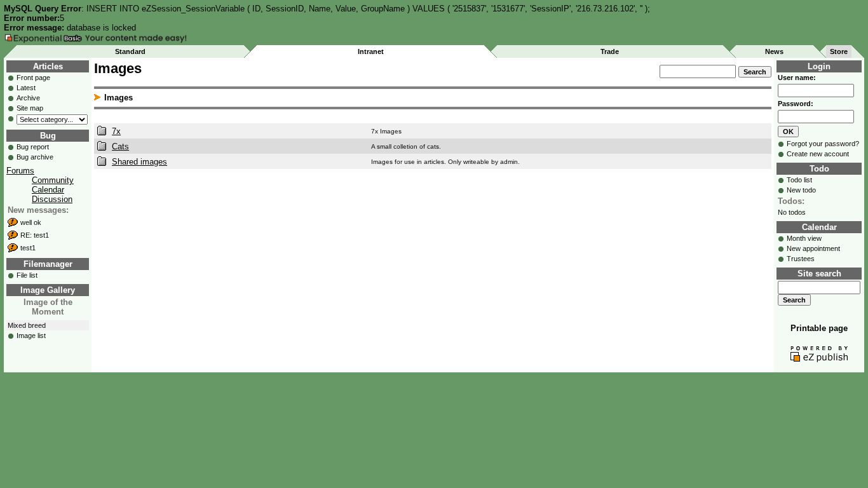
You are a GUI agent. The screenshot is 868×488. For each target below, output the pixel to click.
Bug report (33, 147)
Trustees (801, 258)
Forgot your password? (823, 143)
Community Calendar (53, 184)
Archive (28, 98)
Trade (609, 51)
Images (118, 97)
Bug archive (35, 157)
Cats (120, 146)
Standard (130, 51)
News (774, 51)
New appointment (813, 248)
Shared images (139, 161)
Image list (31, 335)
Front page (33, 77)
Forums (20, 170)
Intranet (371, 51)
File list (27, 275)
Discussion (52, 199)
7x (116, 131)
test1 (28, 248)
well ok (30, 222)
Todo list (799, 180)
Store (839, 51)
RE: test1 (34, 235)
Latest (26, 88)
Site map (30, 108)
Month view (804, 238)
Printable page (819, 328)
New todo (801, 190)
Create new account (818, 154)
